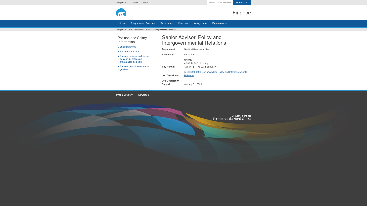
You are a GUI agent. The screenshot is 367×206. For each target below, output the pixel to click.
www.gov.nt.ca (121, 2)
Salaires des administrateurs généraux (134, 68)
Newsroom (143, 94)
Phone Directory (124, 94)
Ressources (166, 23)
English (145, 2)
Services (134, 2)
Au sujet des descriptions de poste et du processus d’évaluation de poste (134, 58)
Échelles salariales (129, 51)
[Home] (140, 12)
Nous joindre (200, 23)
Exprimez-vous (220, 23)
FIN (130, 29)
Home (122, 23)
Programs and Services (143, 23)
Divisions (183, 23)
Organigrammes (128, 46)
